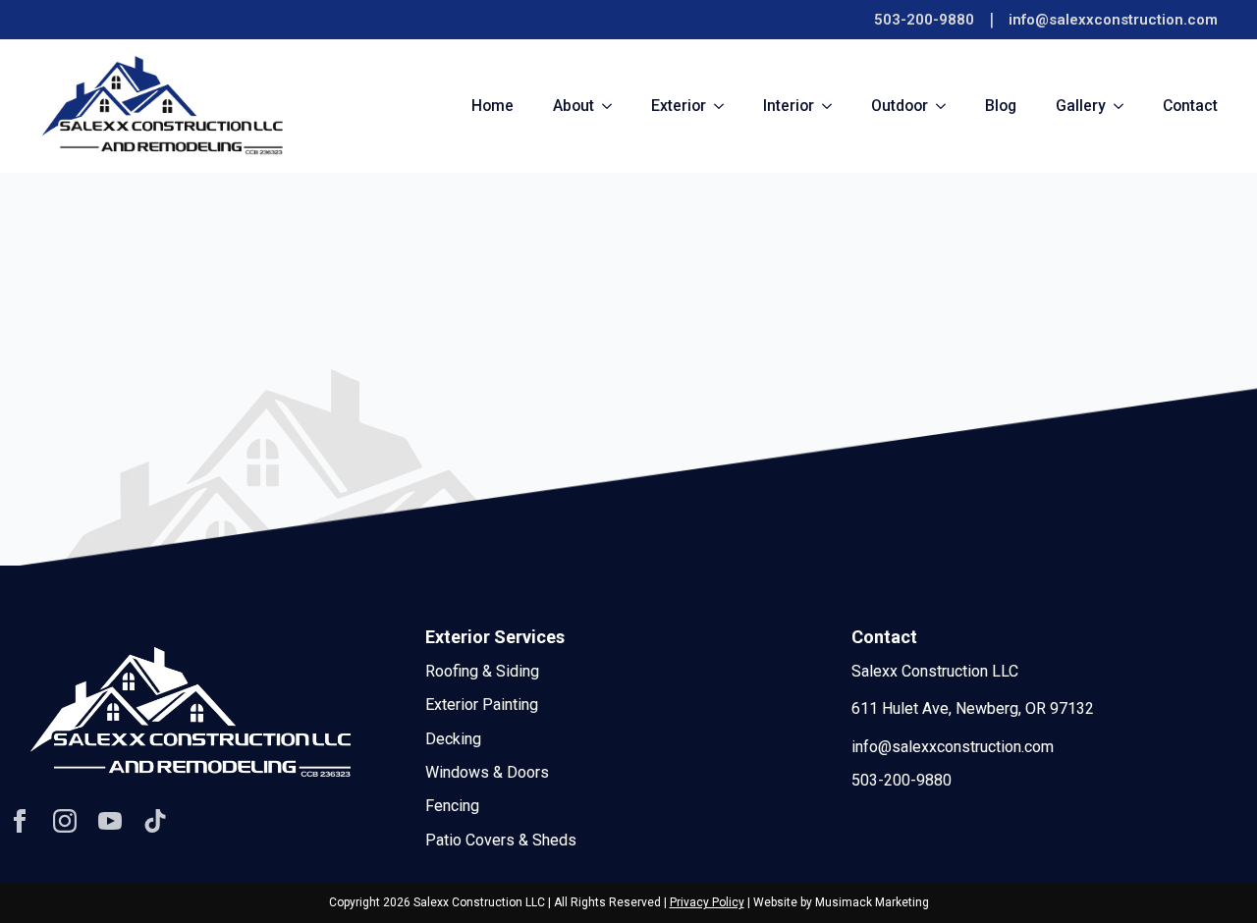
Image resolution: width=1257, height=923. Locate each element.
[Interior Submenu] (832, 106)
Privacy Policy (707, 902)
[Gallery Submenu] (1124, 106)
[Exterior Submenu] (724, 106)
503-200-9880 (924, 19)
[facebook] (19, 821)
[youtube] (110, 821)
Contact (1190, 105)
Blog (1000, 105)
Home (492, 105)
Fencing (452, 805)
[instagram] (64, 821)
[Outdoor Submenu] (946, 106)
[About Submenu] (612, 106)
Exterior (678, 105)
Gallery (1081, 105)
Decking (453, 739)
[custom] (155, 821)
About (573, 105)
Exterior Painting (481, 704)
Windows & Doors (487, 772)
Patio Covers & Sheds (500, 840)
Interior (788, 105)
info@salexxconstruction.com (1113, 19)
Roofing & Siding (482, 671)
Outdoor (899, 105)
